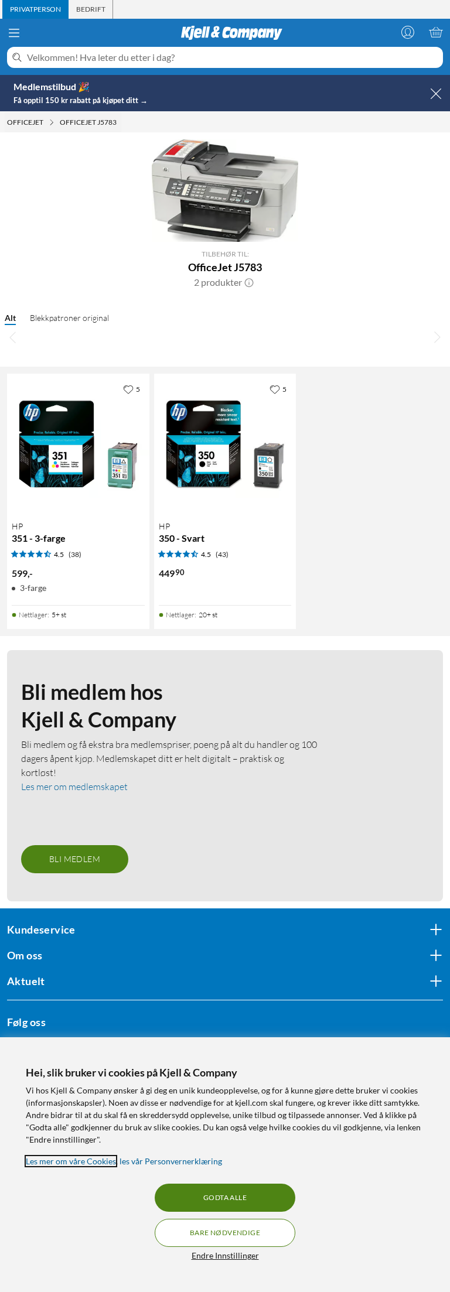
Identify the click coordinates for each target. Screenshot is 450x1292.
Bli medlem (74, 859)
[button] (249, 282)
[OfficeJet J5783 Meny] (120, 122)
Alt (10, 318)
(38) (75, 554)
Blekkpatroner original (69, 318)
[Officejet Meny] (51, 122)
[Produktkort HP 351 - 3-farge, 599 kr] (78, 445)
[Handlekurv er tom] (436, 32)
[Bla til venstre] (12, 337)
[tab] (35, 9)
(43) (222, 554)
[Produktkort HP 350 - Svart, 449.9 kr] (225, 445)
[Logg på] (408, 32)
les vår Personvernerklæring (171, 1161)
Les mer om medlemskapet (74, 786)
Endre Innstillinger (225, 1255)
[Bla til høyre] (437, 337)
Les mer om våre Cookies (71, 1161)
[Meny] (14, 33)
